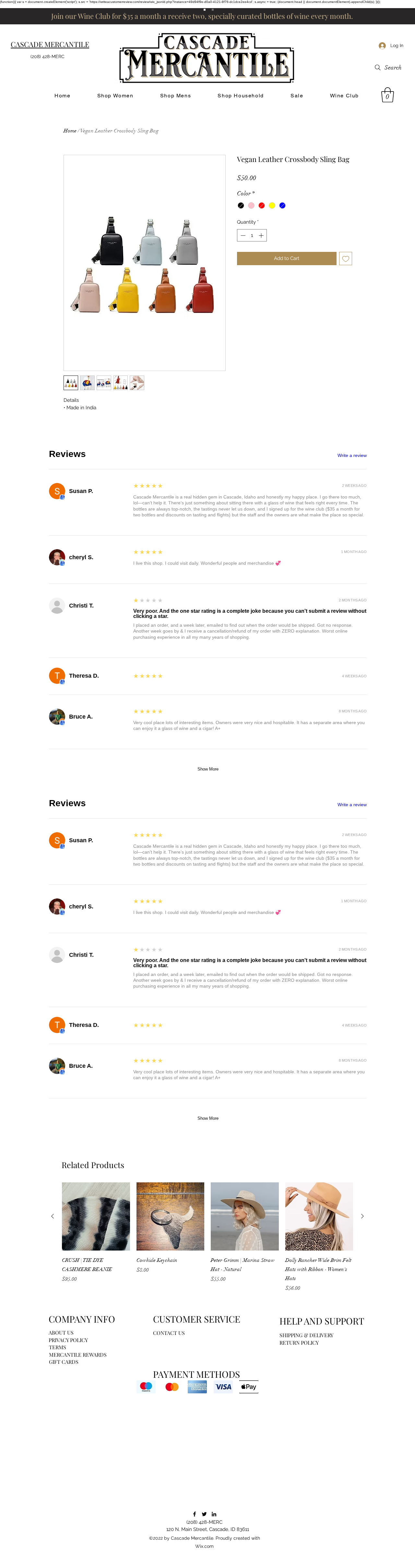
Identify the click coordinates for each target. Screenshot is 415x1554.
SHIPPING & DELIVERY (306, 1335)
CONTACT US (169, 1332)
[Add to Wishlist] (345, 258)
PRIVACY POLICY (68, 1340)
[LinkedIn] (214, 1514)
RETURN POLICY (299, 1342)
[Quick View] (96, 1216)
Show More (208, 769)
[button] (387, 94)
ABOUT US (61, 1332)
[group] (207, 1237)
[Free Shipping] (205, 10)
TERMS (57, 1347)
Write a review (352, 455)
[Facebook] (194, 1514)
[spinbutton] (252, 235)
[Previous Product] (52, 1216)
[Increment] (261, 235)
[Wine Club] (213, 10)
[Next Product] (362, 1216)
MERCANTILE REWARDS (78, 1354)
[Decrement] (242, 235)
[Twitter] (204, 1514)
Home (70, 131)
